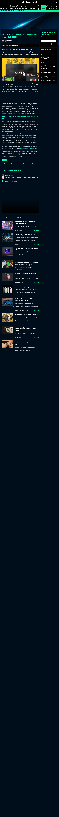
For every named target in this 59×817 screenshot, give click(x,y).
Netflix (19, 10)
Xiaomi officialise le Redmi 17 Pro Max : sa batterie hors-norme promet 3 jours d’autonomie (27, 287)
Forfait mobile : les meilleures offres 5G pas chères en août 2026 (49, 76)
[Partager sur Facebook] (12, 164)
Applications (17, 269)
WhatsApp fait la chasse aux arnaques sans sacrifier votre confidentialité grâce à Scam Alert (26, 261)
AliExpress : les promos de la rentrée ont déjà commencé (48, 53)
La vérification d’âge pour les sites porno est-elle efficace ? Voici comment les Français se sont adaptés (26, 328)
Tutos (25, 8)
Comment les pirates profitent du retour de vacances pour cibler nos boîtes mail (25, 235)
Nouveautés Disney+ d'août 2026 (49, 68)
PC (6, 8)
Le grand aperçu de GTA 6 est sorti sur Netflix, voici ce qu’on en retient (25, 222)
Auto (13, 8)
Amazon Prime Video (8, 10)
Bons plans (21, 8)
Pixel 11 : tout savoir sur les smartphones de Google (48, 55)
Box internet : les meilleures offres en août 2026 (49, 73)
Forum (55, 8)
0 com (33, 41)
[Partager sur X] (5, 164)
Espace (16, 8)
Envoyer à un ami (27, 164)
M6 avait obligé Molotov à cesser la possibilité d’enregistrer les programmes (18, 134)
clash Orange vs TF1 (20, 105)
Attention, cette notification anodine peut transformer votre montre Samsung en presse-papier (26, 342)
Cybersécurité (33, 8)
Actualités (51, 8)
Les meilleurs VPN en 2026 (48, 82)
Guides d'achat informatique (19, 310)
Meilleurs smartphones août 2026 (49, 80)
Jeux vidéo (16, 230)
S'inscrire (48, 43)
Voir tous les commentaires (8, 214)
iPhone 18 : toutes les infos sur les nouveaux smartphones (49, 60)
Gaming (10, 8)
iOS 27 (44, 62)
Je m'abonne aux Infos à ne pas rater (12, 45)
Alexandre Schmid (8, 40)
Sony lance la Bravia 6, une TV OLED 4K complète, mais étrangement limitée (26, 249)
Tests (16, 323)
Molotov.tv (4, 160)
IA (47, 8)
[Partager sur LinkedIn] (18, 164)
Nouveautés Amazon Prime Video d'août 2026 (49, 70)
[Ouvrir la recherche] (57, 2)
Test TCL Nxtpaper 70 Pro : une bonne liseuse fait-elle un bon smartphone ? (26, 315)
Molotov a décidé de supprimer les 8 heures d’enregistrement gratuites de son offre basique (19, 149)
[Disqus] (20, 198)
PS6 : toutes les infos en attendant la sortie (49, 65)
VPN (28, 8)
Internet (16, 337)
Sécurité (16, 244)
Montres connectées (18, 353)
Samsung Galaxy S (18, 282)
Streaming (43, 8)
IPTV (17, 10)
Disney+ (14, 10)
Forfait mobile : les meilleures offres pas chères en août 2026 (48, 78)
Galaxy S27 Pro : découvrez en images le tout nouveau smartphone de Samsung (25, 274)
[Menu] (2, 2)
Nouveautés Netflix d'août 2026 (49, 66)
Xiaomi (16, 295)
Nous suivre (36, 164)
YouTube (22, 10)
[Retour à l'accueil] (29, 2)
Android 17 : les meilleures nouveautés (47, 58)
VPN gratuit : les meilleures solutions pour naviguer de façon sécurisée (25, 299)
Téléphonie (2, 8)
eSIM (38, 8)
